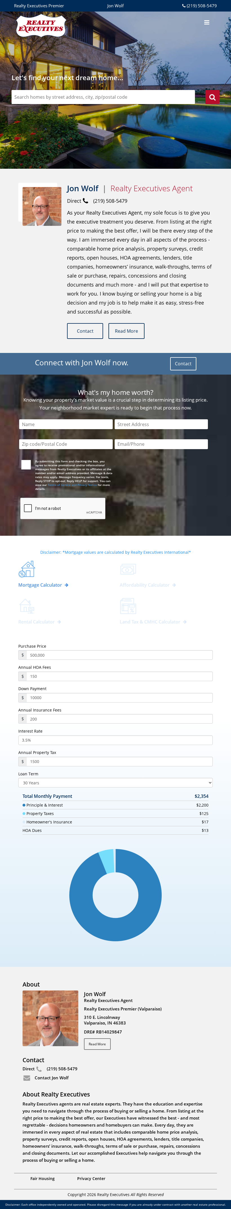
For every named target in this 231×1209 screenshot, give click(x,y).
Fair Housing (42, 1178)
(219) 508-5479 (202, 5)
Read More (126, 331)
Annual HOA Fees (34, 667)
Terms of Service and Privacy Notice (72, 485)
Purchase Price (32, 646)
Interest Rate (30, 731)
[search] (212, 98)
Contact (85, 331)
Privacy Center (91, 1178)
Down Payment (32, 688)
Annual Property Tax (37, 752)
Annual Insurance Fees (39, 710)
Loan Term (28, 773)
